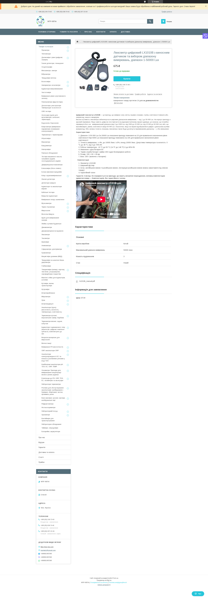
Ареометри (46, 415)
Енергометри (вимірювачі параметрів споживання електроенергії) (51, 129)
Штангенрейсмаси (48, 293)
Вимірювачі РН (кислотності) (52, 347)
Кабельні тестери (48, 192)
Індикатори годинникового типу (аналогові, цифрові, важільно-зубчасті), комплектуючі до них (53, 330)
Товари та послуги (69, 32)
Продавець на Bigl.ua (104, 580)
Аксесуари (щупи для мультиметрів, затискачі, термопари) (51, 117)
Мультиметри (46, 203)
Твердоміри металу (49, 78)
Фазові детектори (48, 179)
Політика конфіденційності (118, 582)
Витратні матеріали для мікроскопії (51, 339)
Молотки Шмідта (48, 214)
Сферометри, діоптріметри (52, 249)
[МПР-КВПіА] (40, 26)
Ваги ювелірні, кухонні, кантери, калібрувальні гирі (53, 399)
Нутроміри (45, 289)
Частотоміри (46, 92)
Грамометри (46, 253)
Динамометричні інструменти (52, 231)
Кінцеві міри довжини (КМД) (52, 256)
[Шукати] (150, 21)
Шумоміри (45, 242)
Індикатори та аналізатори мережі (52, 188)
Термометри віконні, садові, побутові (52, 322)
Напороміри (46, 149)
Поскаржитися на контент (98, 582)
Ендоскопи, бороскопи (50, 123)
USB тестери (46, 111)
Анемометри (46, 245)
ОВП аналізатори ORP (50, 350)
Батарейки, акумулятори (51, 431)
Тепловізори (46, 54)
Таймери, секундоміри (50, 428)
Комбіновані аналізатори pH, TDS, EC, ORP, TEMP (52, 365)
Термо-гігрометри (48, 207)
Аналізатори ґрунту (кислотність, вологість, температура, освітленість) (52, 310)
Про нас (88, 32)
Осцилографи (47, 67)
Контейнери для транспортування (48, 420)
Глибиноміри (46, 266)
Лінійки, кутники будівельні (51, 224)
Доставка (125, 32)
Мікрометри (46, 296)
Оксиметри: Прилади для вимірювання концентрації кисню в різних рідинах (51, 372)
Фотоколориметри (48, 407)
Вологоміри (46, 81)
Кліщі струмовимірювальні (51, 175)
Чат (199, 594)
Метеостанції (46, 343)
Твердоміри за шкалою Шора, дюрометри (53, 261)
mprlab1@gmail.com (48, 550)
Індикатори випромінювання (52, 89)
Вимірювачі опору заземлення (53, 199)
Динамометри (47, 227)
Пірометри (45, 50)
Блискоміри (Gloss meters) (51, 168)
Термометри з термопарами (52, 135)
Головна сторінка (46, 32)
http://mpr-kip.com (47, 547)
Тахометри (46, 238)
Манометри (46, 142)
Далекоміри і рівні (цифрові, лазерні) (52, 58)
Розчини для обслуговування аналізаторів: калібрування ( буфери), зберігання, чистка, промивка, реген (53, 391)
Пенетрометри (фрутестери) (52, 102)
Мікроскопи (46, 210)
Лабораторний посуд (50, 411)
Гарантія (42, 447)
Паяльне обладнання (50, 153)
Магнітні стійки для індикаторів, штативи (53, 279)
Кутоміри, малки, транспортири (48, 284)
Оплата (113, 32)
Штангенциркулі (47, 304)
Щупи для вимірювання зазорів (50, 219)
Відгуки (41, 442)
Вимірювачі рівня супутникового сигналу (54, 97)
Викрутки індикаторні (49, 196)
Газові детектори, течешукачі (52, 63)
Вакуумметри (47, 146)
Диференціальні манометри (52, 165)
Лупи (43, 300)
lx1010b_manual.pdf (87, 281)
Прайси (41, 462)
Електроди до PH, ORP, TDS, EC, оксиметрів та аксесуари (52, 379)
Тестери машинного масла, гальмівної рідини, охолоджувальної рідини (52, 159)
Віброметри (46, 74)
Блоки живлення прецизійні (52, 172)
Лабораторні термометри (51, 384)
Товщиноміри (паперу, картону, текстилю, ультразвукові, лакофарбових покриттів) (53, 272)
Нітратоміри (46, 138)
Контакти (100, 32)
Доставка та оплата (46, 452)
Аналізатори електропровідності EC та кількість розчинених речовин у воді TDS (53, 357)
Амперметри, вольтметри (51, 85)
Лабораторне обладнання (51, 424)
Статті (41, 457)
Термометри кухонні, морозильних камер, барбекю (53, 317)
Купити (127, 79)
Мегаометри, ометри (49, 70)
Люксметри (46, 234)
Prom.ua (115, 578)
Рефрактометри (47, 404)
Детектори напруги (49, 183)
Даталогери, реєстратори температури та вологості (51, 107)
